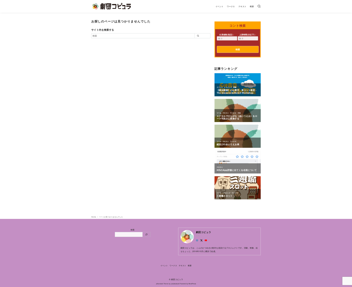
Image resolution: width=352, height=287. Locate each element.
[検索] (259, 6)
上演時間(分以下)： (248, 34)
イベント (219, 6)
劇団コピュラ (177, 279)
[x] (201, 240)
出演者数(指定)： (227, 34)
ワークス (231, 6)
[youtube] (206, 240)
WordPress (192, 284)
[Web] (197, 240)
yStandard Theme (162, 284)
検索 (238, 49)
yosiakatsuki (175, 284)
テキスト (242, 6)
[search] (198, 36)
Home (94, 217)
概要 (252, 6)
